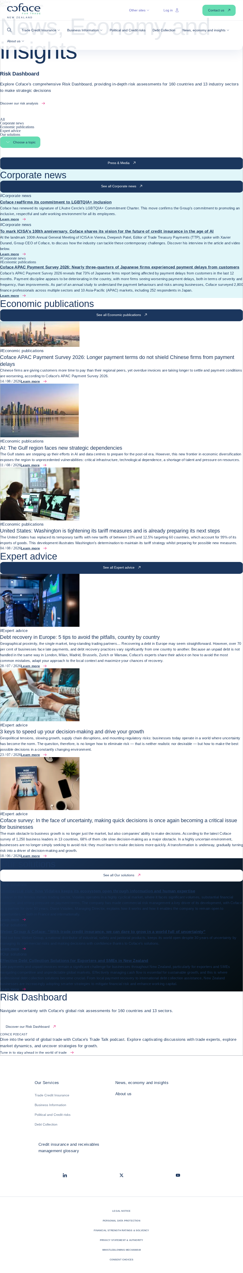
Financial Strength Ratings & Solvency (121, 1230)
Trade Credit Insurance (52, 1095)
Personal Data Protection (121, 1220)
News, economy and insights (141, 1082)
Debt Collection (46, 1124)
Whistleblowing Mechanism (121, 1250)
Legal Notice (121, 1211)
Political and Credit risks (52, 1115)
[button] (10, 30)
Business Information (50, 1105)
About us (123, 1094)
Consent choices (122, 1259)
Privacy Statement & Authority (121, 1240)
